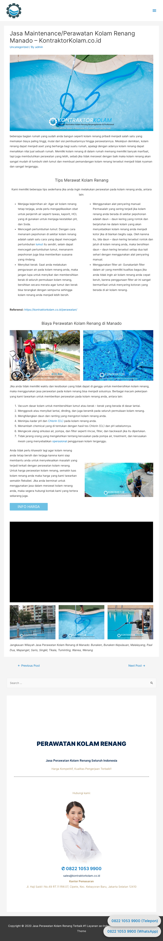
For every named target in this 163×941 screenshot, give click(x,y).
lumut (39, 244)
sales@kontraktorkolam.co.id (81, 875)
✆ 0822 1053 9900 (81, 868)
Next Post (136, 665)
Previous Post (29, 665)
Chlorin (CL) (55, 421)
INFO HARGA (29, 507)
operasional (59, 441)
